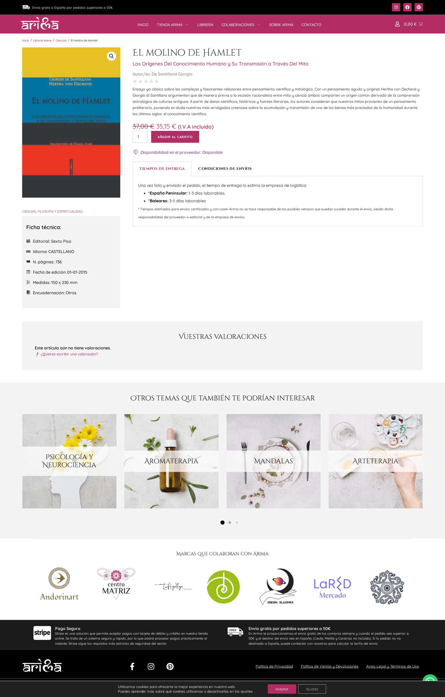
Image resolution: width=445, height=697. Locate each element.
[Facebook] (132, 666)
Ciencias (61, 40)
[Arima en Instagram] (396, 7)
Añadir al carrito (175, 137)
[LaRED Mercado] (332, 587)
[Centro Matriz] (116, 584)
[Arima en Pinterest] (419, 7)
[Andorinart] (59, 584)
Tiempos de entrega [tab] (162, 168)
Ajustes (312, 689)
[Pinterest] (170, 666)
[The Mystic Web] (387, 587)
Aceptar (282, 689)
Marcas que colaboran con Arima (222, 554)
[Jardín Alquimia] (278, 587)
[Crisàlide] (173, 587)
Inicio (25, 40)
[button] (397, 24)
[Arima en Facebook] (407, 7)
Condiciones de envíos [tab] (225, 168)
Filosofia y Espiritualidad (60, 211)
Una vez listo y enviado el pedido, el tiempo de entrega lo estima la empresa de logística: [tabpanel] (265, 201)
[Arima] (39, 23)
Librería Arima (42, 40)
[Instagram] (151, 666)
